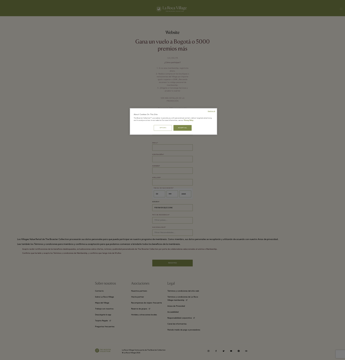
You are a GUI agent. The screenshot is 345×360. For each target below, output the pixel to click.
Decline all (211, 111)
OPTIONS (163, 128)
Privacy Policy (188, 120)
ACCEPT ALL (182, 128)
